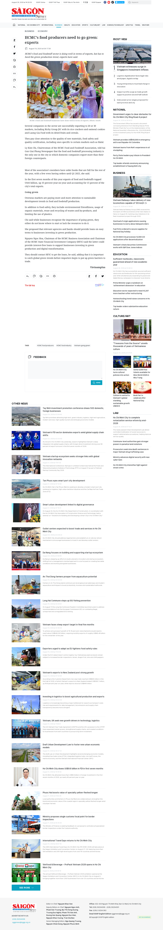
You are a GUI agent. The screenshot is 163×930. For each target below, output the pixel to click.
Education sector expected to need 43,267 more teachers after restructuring (131, 292)
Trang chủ (14, 25)
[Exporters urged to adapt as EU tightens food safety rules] (26, 656)
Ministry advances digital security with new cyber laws (131, 458)
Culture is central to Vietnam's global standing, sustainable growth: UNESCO (121, 400)
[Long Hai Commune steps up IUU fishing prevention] (26, 608)
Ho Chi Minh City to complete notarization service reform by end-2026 (130, 420)
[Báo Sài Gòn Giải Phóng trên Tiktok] (112, 2)
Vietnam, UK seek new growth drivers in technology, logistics (71, 720)
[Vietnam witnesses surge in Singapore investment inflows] (132, 53)
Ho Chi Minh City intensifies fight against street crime (130, 466)
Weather (145, 25)
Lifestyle (129, 25)
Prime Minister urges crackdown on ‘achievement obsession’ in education (129, 284)
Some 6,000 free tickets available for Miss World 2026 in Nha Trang (141, 374)
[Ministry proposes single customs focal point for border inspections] (26, 824)
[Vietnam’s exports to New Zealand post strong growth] (26, 680)
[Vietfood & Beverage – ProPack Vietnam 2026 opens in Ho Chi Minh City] (26, 872)
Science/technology (115, 25)
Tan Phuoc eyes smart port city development (64, 480)
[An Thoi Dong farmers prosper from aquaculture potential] (26, 584)
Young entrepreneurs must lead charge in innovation (133, 85)
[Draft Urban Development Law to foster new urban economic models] (26, 752)
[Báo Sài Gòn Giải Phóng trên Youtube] (108, 2)
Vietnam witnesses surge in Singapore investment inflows (132, 68)
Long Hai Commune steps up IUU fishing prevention (67, 600)
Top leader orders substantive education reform (130, 307)
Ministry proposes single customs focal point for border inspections (69, 818)
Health (67, 25)
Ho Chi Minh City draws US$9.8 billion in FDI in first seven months (73, 768)
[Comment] (14, 80)
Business (58, 25)
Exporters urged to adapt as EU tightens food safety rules (70, 648)
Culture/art (95, 25)
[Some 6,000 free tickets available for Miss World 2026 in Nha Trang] (142, 362)
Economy (42, 31)
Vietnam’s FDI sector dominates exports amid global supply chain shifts (73, 433)
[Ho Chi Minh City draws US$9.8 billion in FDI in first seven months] (26, 776)
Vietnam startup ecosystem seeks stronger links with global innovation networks (71, 457)
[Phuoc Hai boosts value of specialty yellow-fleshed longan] (26, 800)
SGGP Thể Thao (54, 2)
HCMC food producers (45, 345)
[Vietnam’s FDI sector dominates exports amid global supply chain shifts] (26, 440)
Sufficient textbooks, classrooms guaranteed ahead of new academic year (130, 262)
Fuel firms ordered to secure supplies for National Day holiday (130, 230)
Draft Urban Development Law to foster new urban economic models (71, 746)
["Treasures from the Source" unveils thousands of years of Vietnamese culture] (132, 330)
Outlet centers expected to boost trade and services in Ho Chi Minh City (72, 530)
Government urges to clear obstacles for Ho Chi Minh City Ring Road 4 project (132, 115)
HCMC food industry (64, 345)
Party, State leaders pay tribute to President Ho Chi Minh (131, 156)
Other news (20, 403)
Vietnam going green (82, 345)
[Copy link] (14, 73)
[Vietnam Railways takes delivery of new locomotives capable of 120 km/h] (132, 187)
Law (103, 25)
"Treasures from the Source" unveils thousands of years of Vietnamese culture (130, 346)
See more (24, 887)
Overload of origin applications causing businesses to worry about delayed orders (131, 222)
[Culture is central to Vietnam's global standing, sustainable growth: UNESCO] (122, 387)
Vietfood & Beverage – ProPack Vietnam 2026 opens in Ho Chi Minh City (72, 866)
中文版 (85, 2)
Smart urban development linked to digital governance (68, 504)
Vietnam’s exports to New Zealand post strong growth (68, 672)
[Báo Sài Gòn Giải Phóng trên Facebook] (105, 2)
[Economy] (14, 87)
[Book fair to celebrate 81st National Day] (142, 387)
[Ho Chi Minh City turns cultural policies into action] (122, 362)
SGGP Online (40, 2)
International (47, 25)
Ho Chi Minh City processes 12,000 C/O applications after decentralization (129, 238)
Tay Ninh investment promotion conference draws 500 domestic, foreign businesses (73, 409)
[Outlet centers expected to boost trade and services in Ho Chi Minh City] (26, 536)
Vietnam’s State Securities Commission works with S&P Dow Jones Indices (130, 246)
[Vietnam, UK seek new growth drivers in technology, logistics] (26, 728)
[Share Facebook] (14, 47)
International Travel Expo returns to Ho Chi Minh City (67, 840)
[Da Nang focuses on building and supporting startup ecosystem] (26, 560)
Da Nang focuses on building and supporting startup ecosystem (73, 552)
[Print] (14, 67)
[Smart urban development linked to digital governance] (26, 512)
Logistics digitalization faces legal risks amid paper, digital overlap (132, 77)
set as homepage (144, 917)
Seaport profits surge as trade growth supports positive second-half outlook (132, 93)
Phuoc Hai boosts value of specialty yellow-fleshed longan (70, 792)
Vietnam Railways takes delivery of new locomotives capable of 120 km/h (131, 201)
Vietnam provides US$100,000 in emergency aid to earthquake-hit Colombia (131, 141)
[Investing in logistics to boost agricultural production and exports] (26, 704)
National (21, 25)
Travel (137, 25)
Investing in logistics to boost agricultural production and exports (73, 696)
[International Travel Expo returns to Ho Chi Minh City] (26, 848)
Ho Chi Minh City (33, 25)
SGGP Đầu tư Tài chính (71, 2)
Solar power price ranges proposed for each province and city (132, 101)
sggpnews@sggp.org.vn (21, 922)
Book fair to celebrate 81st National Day (139, 398)
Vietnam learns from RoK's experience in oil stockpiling (131, 148)
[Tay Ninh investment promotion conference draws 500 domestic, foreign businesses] (26, 416)
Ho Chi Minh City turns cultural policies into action (121, 372)
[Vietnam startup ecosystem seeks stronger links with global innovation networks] (26, 464)
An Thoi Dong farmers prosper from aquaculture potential (70, 576)
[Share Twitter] (14, 53)
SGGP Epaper (96, 2)
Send (98, 383)
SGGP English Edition (29, 13)
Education (76, 25)
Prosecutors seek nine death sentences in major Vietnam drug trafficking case (131, 450)
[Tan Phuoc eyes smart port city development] (26, 488)
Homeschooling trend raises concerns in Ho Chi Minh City (131, 300)
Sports (85, 25)
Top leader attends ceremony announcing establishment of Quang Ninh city (131, 164)
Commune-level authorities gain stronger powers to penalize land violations (130, 442)
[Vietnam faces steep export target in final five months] (26, 632)
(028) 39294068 (18, 919)
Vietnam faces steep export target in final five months (68, 624)
